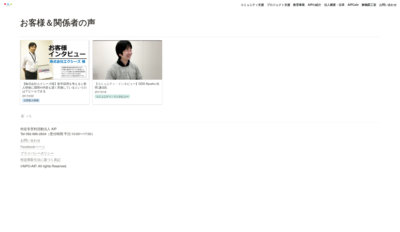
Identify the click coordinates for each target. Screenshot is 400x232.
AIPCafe (353, 4)
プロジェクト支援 (278, 4)
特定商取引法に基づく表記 (40, 159)
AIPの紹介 (314, 4)
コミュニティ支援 (252, 4)
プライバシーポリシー (37, 153)
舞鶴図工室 (369, 4)
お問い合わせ (388, 4)
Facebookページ (32, 146)
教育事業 (299, 4)
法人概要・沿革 (334, 4)
